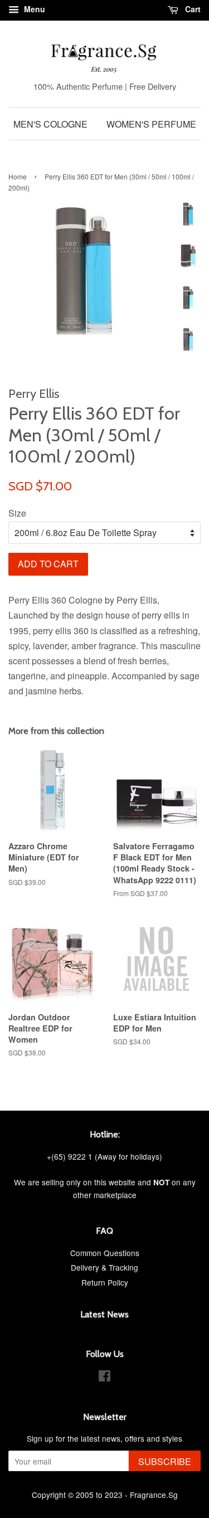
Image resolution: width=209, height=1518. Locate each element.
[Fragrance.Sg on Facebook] (104, 1377)
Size (17, 513)
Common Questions (104, 1252)
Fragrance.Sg (154, 1494)
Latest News (104, 1314)
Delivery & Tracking (104, 1267)
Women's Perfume (151, 124)
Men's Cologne (50, 124)
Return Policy (104, 1282)
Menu (33, 8)
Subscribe (164, 1461)
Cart (192, 8)
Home (17, 176)
